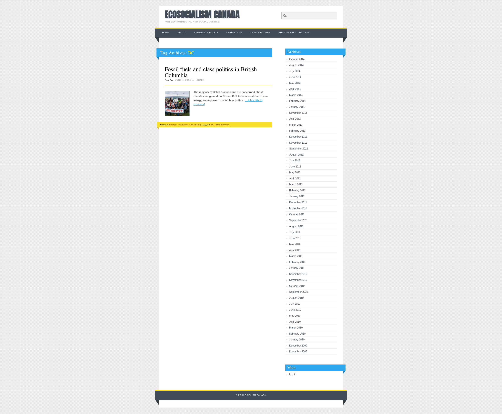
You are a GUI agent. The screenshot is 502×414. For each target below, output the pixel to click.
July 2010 (294, 303)
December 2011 (298, 202)
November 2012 (298, 142)
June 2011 (295, 238)
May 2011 (294, 244)
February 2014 (297, 100)
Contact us (234, 32)
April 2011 (294, 250)
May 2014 (294, 83)
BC (212, 124)
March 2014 (296, 95)
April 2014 (295, 88)
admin (200, 80)
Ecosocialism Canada (202, 14)
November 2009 (298, 351)
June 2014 (295, 77)
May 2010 (294, 315)
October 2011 (296, 214)
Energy (172, 124)
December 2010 (298, 274)
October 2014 (297, 59)
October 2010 (297, 285)
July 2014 (294, 71)
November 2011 (298, 208)
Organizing (195, 124)
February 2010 (297, 333)
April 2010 (295, 321)
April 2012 (295, 178)
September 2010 (298, 291)
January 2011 (296, 267)
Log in (292, 374)
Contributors (260, 32)
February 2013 (297, 130)
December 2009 (298, 345)
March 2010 (296, 327)
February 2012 (297, 190)
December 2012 (298, 136)
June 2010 (295, 309)
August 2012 (296, 154)
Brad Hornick (222, 124)
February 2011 (297, 262)
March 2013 (296, 124)
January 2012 (297, 196)
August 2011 (296, 226)
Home (165, 32)
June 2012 (295, 166)
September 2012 (298, 148)
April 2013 (295, 118)
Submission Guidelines (294, 32)
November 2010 (298, 279)
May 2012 (294, 172)
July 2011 (294, 232)
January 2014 (297, 106)
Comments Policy (206, 32)
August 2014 (296, 65)
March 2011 (295, 256)
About (182, 32)
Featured (183, 124)
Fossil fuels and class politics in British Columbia (211, 72)
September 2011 (298, 220)
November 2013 (298, 112)
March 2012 (296, 184)
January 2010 (297, 339)
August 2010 (296, 297)
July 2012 (294, 160)
